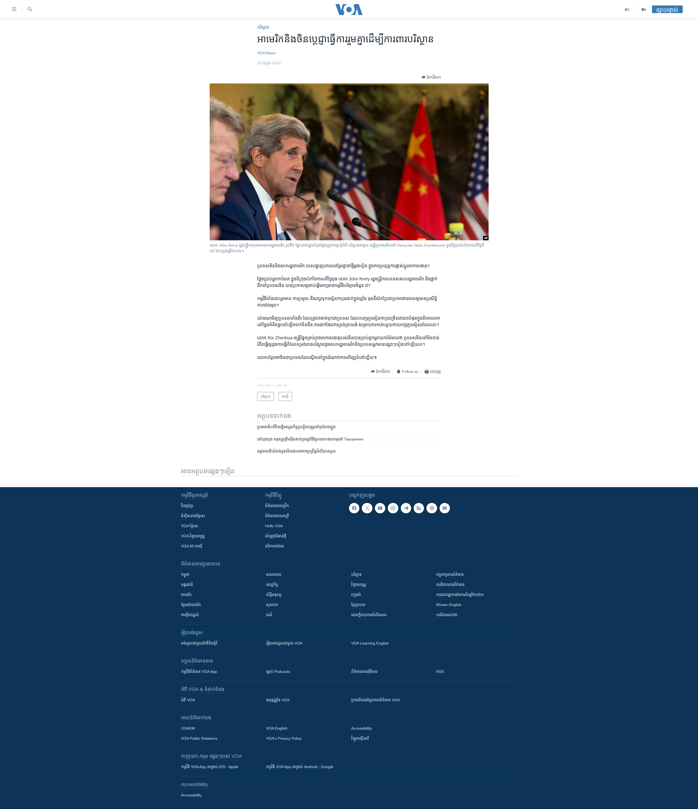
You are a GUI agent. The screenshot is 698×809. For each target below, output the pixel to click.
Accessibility (361, 728)
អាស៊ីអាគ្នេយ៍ (190, 615)
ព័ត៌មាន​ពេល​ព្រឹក (277, 506)
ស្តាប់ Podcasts (278, 671)
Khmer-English (449, 605)
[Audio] (627, 9)
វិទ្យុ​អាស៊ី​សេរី (360, 738)
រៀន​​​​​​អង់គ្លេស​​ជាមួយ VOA (284, 643)
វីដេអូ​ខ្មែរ (187, 506)
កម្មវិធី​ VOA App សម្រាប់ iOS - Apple (209, 767)
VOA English (276, 728)
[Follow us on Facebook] (354, 508)
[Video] (644, 9)
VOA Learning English (370, 643)
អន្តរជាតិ (187, 584)
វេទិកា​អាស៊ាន (274, 546)
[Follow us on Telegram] (406, 508)
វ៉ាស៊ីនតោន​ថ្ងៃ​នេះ (193, 516)
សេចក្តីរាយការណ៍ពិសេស (369, 615)
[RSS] (419, 508)
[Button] (431, 77)
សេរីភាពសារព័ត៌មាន (450, 584)
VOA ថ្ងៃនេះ (189, 526)
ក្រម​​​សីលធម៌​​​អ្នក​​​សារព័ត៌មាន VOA (375, 700)
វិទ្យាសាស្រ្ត (358, 584)
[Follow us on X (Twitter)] (367, 508)
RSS (440, 671)
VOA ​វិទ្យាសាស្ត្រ (193, 536)
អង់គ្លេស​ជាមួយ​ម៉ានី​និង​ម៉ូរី (199, 643)
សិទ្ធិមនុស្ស (273, 594)
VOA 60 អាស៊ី (191, 546)
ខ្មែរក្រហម (358, 605)
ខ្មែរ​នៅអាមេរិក (191, 605)
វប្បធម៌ (356, 594)
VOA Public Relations (199, 738)
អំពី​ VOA (188, 700)
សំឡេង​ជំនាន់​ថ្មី (275, 536)
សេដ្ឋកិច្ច (272, 584)
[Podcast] (431, 508)
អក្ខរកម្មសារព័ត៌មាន (450, 574)
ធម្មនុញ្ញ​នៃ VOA (278, 700)
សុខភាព (272, 605)
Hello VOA (274, 526)
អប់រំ (269, 615)
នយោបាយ (273, 574)
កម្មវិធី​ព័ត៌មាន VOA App (199, 671)
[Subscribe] (445, 508)
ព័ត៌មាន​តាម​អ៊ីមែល (364, 671)
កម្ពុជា (185, 574)
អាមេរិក (186, 594)
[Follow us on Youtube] (380, 508)
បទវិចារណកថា (447, 615)
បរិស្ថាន (263, 27)
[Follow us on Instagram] (393, 508)
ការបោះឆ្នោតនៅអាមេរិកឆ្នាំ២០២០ (460, 594)
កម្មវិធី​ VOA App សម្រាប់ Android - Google (299, 767)
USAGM (188, 728)
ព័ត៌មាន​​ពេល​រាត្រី (277, 516)
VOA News (266, 53)
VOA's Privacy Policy (284, 738)
